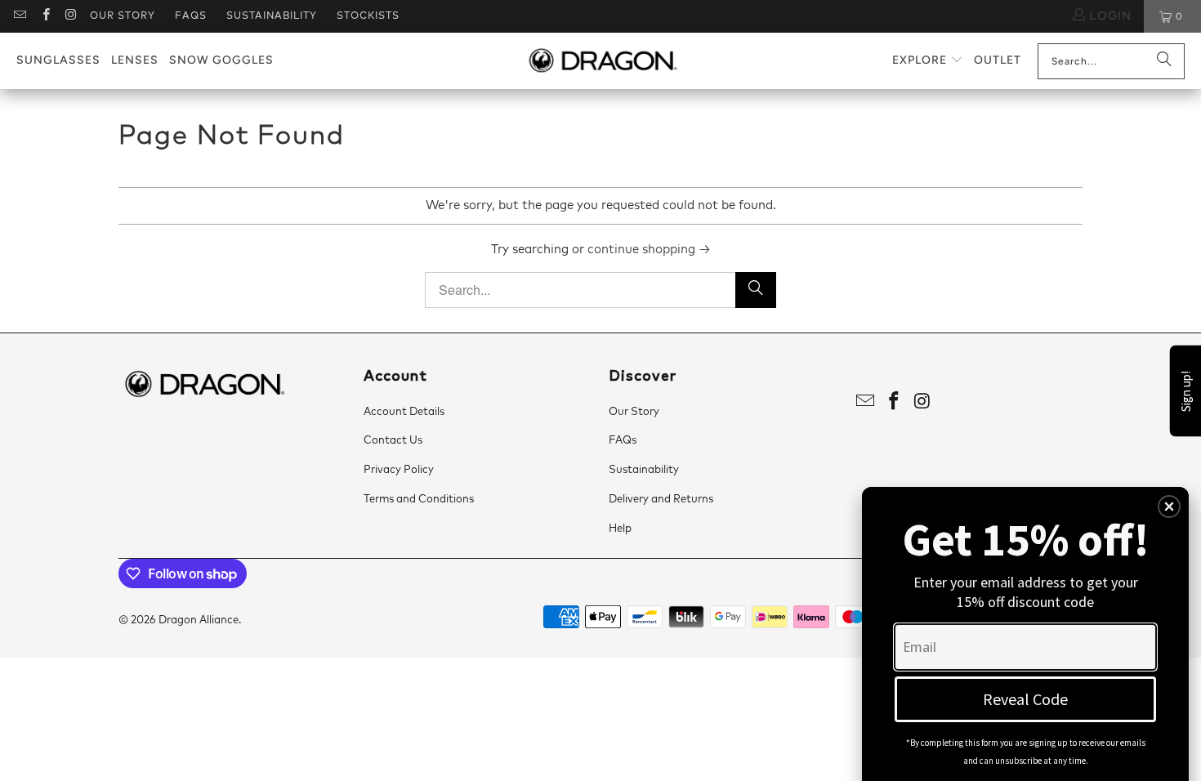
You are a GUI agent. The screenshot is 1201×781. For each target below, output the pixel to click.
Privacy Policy (399, 470)
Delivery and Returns (661, 499)
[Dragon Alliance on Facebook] (44, 16)
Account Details (404, 412)
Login (1108, 16)
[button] (927, 61)
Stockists (368, 16)
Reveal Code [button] (1025, 699)
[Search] (1164, 61)
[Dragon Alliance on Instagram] (71, 16)
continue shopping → (649, 249)
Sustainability (271, 16)
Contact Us (393, 440)
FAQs (191, 16)
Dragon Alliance (198, 620)
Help (620, 529)
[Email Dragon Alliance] (19, 16)
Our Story (122, 16)
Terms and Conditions (419, 499)
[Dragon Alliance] (602, 61)
